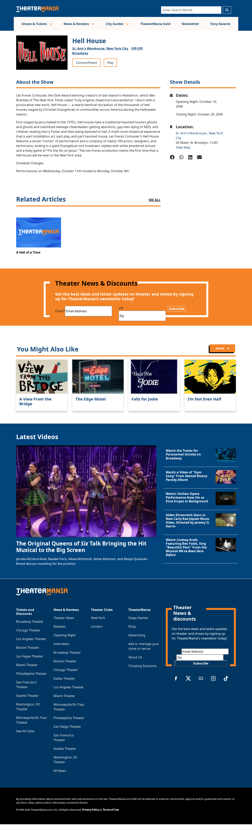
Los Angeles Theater (31, 639)
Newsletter (190, 24)
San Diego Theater (67, 726)
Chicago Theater (28, 630)
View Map (183, 147)
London (96, 626)
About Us (135, 657)
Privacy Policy (90, 809)
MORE (220, 348)
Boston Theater (27, 647)
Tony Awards (220, 24)
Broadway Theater (30, 621)
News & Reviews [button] (77, 24)
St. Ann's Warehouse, (89, 48)
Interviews (61, 644)
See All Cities (25, 731)
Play (110, 62)
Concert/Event (86, 62)
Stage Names (138, 618)
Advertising (136, 635)
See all (154, 200)
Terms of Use (111, 809)
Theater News (64, 618)
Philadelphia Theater (31, 673)
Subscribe (176, 309)
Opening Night (65, 635)
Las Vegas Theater (29, 656)
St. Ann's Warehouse (191, 133)
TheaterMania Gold (155, 24)
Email (60, 311)
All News (60, 771)
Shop (132, 626)
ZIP (121, 308)
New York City (117, 48)
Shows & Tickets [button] (35, 24)
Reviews (60, 626)
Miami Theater (27, 665)
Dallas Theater (64, 678)
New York (98, 618)
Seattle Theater (27, 695)
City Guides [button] (115, 24)
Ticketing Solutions (142, 666)
